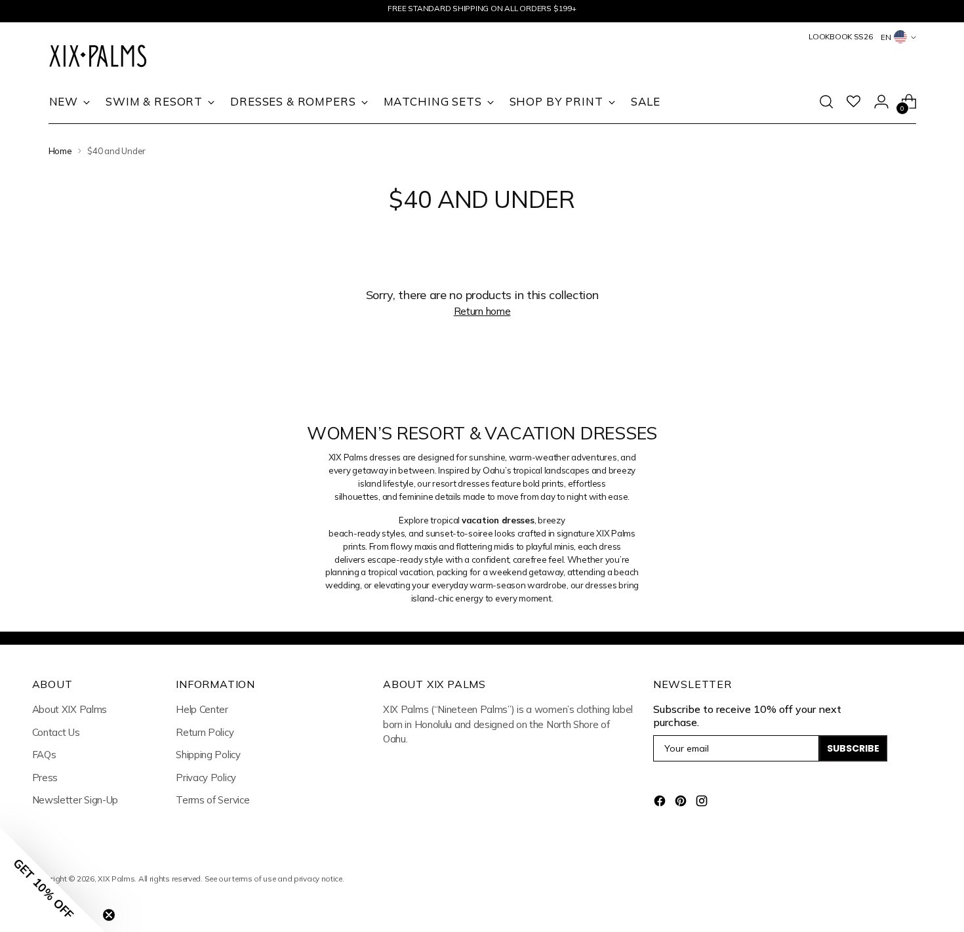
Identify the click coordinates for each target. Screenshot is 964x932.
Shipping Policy (208, 754)
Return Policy (204, 732)
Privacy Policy (206, 777)
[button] (52, 879)
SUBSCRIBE (853, 748)
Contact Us (56, 732)
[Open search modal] (826, 102)
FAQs (44, 754)
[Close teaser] (108, 915)
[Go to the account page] (881, 102)
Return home (482, 311)
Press (45, 777)
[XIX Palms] (98, 57)
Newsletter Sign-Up (75, 800)
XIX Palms (116, 878)
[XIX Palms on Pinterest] (682, 803)
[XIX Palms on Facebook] (661, 803)
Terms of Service (212, 800)
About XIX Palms (70, 709)
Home (60, 151)
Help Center (202, 709)
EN (886, 37)
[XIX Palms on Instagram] (703, 803)
